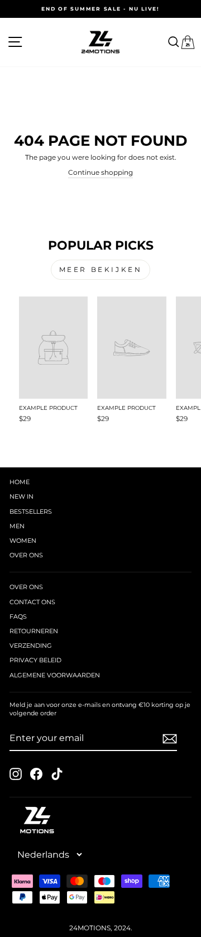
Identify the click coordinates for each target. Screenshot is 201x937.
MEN (17, 526)
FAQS (18, 616)
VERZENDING (30, 645)
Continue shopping (100, 172)
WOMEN (22, 540)
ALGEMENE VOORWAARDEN (54, 675)
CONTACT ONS (32, 602)
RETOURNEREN (33, 631)
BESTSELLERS (30, 511)
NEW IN (21, 496)
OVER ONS (26, 555)
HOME (19, 482)
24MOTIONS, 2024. (100, 928)
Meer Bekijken (100, 269)
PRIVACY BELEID (35, 660)
